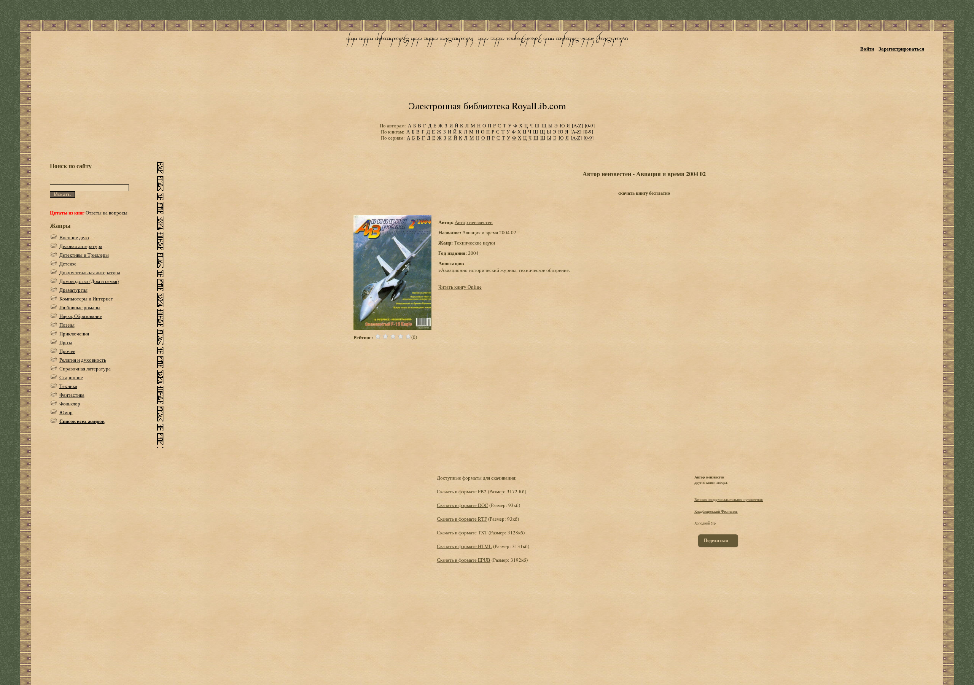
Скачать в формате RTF (462, 518)
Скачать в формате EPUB (463, 559)
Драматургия (73, 289)
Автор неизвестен (474, 222)
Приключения (74, 333)
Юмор (66, 412)
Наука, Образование (80, 316)
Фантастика (71, 394)
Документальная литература (89, 272)
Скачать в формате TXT (462, 532)
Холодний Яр (705, 523)
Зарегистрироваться (901, 48)
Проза (65, 342)
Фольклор (69, 403)
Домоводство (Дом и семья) (89, 281)
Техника (68, 386)
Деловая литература (80, 246)
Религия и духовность (82, 359)
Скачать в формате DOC (462, 505)
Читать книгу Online (460, 286)
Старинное (71, 377)
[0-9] (590, 125)
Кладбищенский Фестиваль (716, 511)
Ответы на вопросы (106, 213)
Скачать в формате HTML (464, 546)
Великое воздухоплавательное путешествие (728, 499)
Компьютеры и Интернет (86, 298)
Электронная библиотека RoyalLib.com (487, 105)
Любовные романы (79, 307)
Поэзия (67, 324)
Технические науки (474, 242)
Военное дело (74, 237)
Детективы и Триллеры (84, 254)
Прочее (67, 351)
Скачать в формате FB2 (462, 491)
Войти (867, 48)
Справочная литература (85, 368)
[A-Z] (577, 125)
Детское (67, 263)
